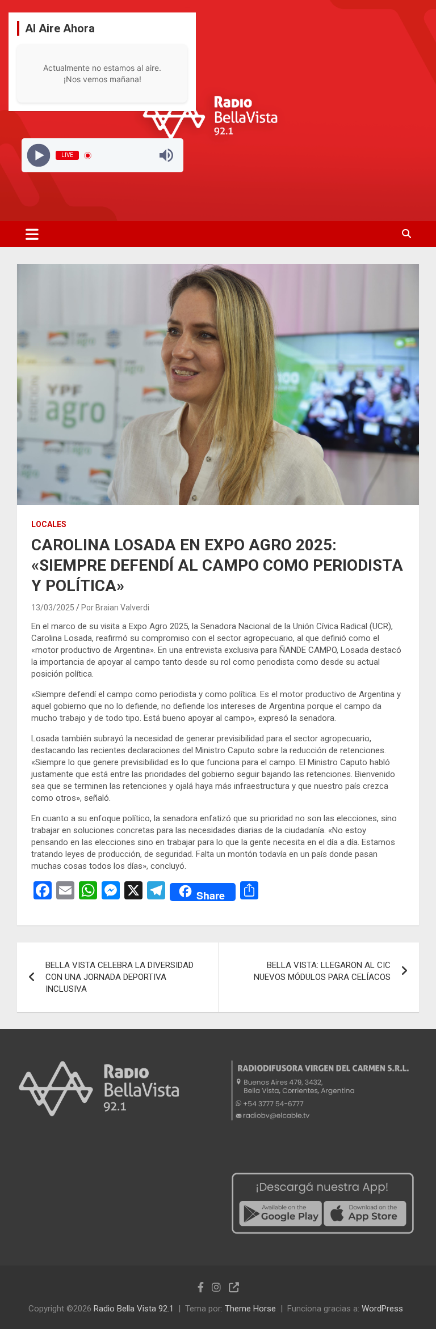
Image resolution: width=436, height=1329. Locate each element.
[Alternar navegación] (32, 234)
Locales (48, 524)
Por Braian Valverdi (115, 607)
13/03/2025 (52, 607)
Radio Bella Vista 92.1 (134, 1308)
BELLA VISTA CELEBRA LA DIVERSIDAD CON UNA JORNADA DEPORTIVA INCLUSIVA (119, 977)
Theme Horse (250, 1308)
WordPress (382, 1308)
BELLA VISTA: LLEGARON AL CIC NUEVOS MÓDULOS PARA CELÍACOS (322, 971)
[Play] (38, 155)
